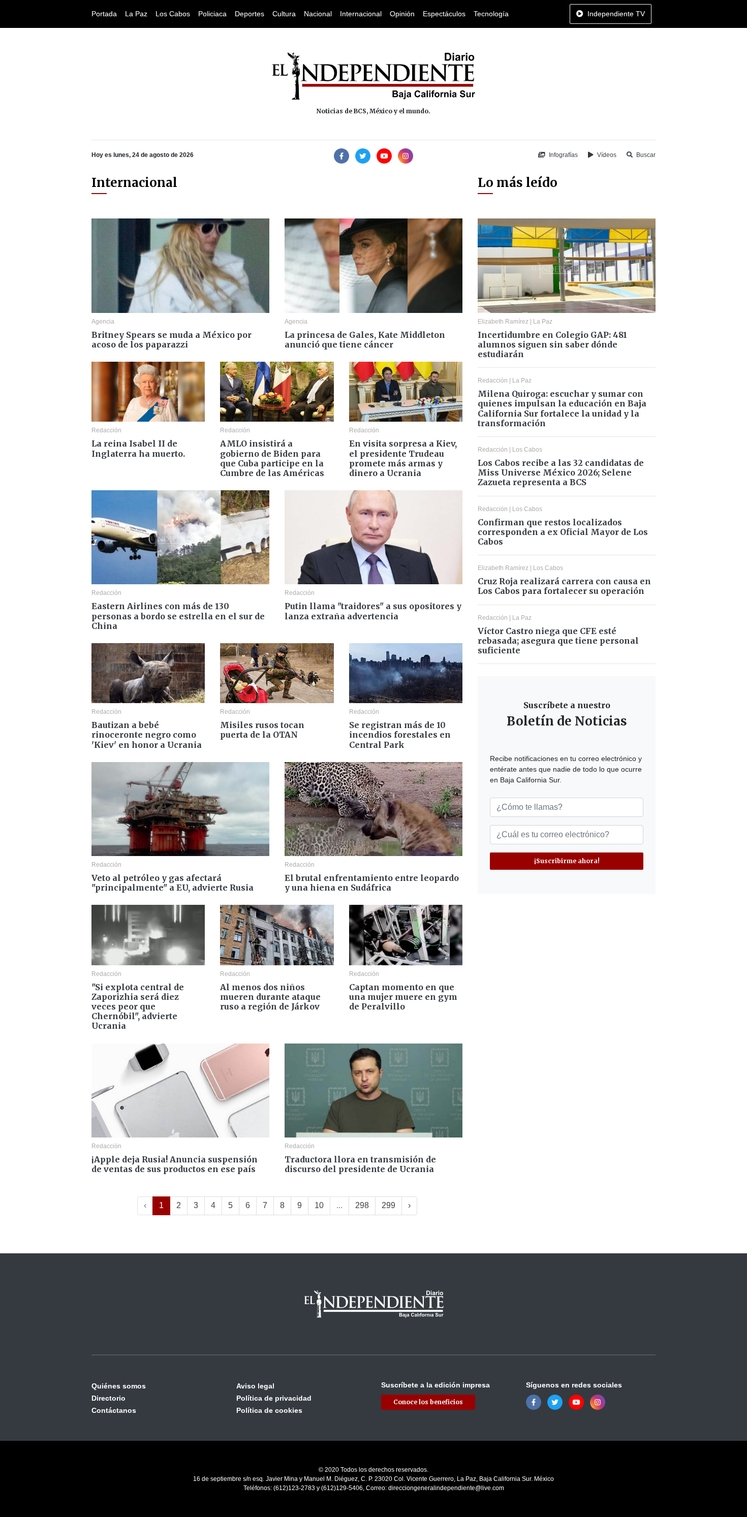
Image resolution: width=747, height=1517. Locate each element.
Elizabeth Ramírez (503, 321)
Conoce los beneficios (428, 1402)
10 (319, 1205)
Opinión (402, 14)
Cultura (284, 14)
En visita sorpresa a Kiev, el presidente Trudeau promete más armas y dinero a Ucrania (403, 458)
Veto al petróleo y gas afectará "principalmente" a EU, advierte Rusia (172, 883)
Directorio (108, 1398)
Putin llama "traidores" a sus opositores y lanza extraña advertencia (373, 611)
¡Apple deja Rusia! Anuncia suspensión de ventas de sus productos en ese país (174, 1164)
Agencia (102, 321)
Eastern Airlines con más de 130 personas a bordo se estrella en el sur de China (178, 615)
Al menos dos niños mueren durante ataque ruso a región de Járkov (270, 997)
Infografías (562, 155)
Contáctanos (113, 1410)
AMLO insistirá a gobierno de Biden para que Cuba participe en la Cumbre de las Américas (272, 458)
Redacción (106, 430)
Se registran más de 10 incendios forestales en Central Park (400, 734)
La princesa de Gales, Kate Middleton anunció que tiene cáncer (365, 340)
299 (388, 1205)
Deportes (249, 14)
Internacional (361, 14)
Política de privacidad (274, 1398)
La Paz (136, 14)
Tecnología (491, 14)
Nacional (318, 14)
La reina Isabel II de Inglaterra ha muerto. (138, 448)
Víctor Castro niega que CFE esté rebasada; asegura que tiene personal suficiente (558, 640)
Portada (104, 14)
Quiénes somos (118, 1386)
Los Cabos (172, 14)
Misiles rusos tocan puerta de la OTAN (262, 730)
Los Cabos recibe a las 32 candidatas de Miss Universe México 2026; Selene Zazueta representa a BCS (561, 472)
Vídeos (606, 155)
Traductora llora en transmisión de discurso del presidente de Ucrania (360, 1164)
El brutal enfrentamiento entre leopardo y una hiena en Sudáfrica (372, 883)
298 (362, 1205)
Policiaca (212, 14)
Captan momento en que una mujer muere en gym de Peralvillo (403, 997)
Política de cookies (269, 1410)
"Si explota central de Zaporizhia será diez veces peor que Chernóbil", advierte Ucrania (137, 1006)
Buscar (645, 155)
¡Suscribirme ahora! (567, 861)
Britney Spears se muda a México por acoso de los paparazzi (171, 340)
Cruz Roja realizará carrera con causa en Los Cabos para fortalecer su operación (564, 586)
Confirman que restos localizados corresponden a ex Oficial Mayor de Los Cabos (563, 532)
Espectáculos (444, 14)
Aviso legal (255, 1386)
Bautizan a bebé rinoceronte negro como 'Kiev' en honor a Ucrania (146, 734)
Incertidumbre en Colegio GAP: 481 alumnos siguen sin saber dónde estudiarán (552, 344)
